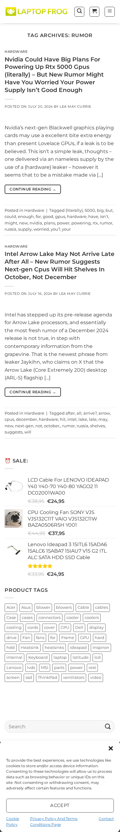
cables (101, 607)
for (38, 216)
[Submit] (108, 727)
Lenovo (13, 667)
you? (55, 229)
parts (59, 667)
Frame (67, 637)
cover (49, 627)
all (79, 413)
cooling (14, 627)
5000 (90, 210)
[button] (111, 748)
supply (25, 229)
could (10, 216)
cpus (9, 419)
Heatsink (30, 647)
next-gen (24, 426)
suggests (13, 432)
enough (26, 216)
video (95, 677)
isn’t (104, 216)
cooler (72, 617)
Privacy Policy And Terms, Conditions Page (54, 821)
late (93, 419)
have (93, 216)
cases (27, 617)
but (109, 210)
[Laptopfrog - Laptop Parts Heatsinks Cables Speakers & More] (37, 11)
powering (81, 223)
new (23, 223)
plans (49, 223)
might (11, 223)
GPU (84, 637)
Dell (79, 627)
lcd (97, 657)
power (63, 223)
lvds (31, 667)
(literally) (74, 210)
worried (41, 229)
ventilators (73, 677)
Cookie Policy (12, 821)
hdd (10, 647)
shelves (97, 426)
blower (43, 607)
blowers (64, 607)
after (70, 413)
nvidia (36, 223)
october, (52, 426)
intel (72, 419)
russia (10, 229)
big (100, 210)
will (27, 432)
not (38, 426)
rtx (95, 223)
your (66, 229)
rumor (106, 223)
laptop (60, 657)
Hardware (16, 51)
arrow (104, 413)
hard (99, 637)
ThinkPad (47, 677)
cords (32, 627)
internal (14, 657)
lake (82, 419)
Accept (60, 805)
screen (13, 677)
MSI (44, 667)
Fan (26, 637)
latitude (81, 657)
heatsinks (54, 647)
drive (11, 637)
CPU (65, 627)
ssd (29, 677)
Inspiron (101, 647)
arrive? (90, 413)
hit (63, 419)
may (102, 419)
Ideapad (78, 647)
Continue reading (33, 189)
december (26, 419)
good (48, 216)
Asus (25, 607)
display (96, 627)
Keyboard (38, 657)
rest (92, 667)
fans (40, 637)
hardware (76, 216)
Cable (83, 607)
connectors (49, 617)
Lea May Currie (75, 106)
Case (11, 617)
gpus (60, 216)
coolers (92, 617)
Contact (106, 818)
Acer (10, 607)
